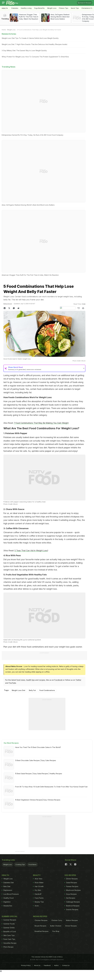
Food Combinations (47, 690)
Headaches (7, 906)
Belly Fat (32, 690)
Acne (37, 906)
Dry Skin (38, 890)
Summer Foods (9, 924)
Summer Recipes (9, 920)
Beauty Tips (39, 902)
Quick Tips (75, 8)
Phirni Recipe (8, 947)
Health (5, 8)
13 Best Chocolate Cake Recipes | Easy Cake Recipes (35, 760)
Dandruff (38, 894)
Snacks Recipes (72, 909)
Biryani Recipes (40, 926)
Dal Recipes (70, 898)
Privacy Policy (26, 965)
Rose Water (39, 883)
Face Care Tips (9, 939)
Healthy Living (26, 8)
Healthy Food (8, 898)
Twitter (78, 680)
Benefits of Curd (9, 931)
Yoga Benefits (39, 8)
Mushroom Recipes (73, 890)
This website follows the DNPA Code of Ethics (47, 957)
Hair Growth (39, 886)
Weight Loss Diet (18, 690)
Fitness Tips (63, 8)
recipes (42, 680)
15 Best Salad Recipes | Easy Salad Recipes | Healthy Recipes (38, 774)
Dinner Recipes (72, 879)
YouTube (12, 683)
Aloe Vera (38, 879)
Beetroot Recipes (72, 906)
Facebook (58, 680)
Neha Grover (7, 304)
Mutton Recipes (72, 920)
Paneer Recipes (72, 886)
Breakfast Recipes (41, 931)
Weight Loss (52, 8)
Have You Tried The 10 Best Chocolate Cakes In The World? (38, 747)
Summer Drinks (9, 928)
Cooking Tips (20, 864)
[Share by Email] (78, 308)
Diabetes (14, 8)
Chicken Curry (56, 920)
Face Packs (39, 898)
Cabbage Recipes (73, 902)
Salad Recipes (71, 883)
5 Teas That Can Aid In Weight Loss (30, 550)
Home (4, 30)
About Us (37, 965)
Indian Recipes (40, 916)
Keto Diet (6, 886)
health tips (30, 680)
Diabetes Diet (8, 883)
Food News (32, 864)
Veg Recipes (70, 875)
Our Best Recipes (11, 743)
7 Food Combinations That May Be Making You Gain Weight (41, 423)
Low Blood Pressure (11, 894)
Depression (7, 890)
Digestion (7, 902)
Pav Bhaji (55, 931)
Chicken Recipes (41, 920)
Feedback (47, 965)
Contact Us (66, 965)
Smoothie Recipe (9, 943)
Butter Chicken (55, 926)
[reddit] (18, 308)
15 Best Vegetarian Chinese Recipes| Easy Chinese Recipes (37, 800)
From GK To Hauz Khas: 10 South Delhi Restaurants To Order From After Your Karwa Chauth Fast (51, 787)
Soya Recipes (71, 894)
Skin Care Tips (9, 935)
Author (56, 965)
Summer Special (10, 916)
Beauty (37, 875)
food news (20, 680)
